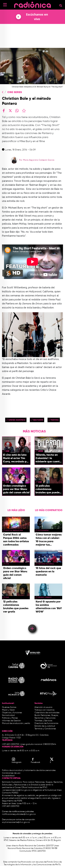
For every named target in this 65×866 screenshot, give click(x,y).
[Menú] (5, 5)
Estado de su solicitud (44, 726)
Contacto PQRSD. (10, 793)
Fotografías (43, 530)
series (40, 451)
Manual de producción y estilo (16, 723)
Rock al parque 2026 (14, 530)
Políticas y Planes (10, 718)
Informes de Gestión (11, 721)
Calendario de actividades (47, 713)
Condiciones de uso (11, 773)
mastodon (38, 420)
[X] (10, 110)
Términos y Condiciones (45, 729)
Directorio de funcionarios (46, 723)
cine (7, 451)
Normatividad (8, 715)
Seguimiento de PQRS (12, 801)
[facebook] (3, 110)
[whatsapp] (17, 110)
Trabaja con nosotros (44, 710)
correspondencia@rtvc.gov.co (16, 790)
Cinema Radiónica (16, 420)
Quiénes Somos (9, 707)
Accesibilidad (8, 776)
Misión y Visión (8, 710)
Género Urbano (45, 597)
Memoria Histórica (46, 564)
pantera (55, 420)
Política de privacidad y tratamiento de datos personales (29, 770)
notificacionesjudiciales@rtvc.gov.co (19, 814)
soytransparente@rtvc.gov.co (16, 822)
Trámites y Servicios (43, 721)
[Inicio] (32, 4)
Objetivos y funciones (12, 713)
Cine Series (14, 92)
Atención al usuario (43, 707)
